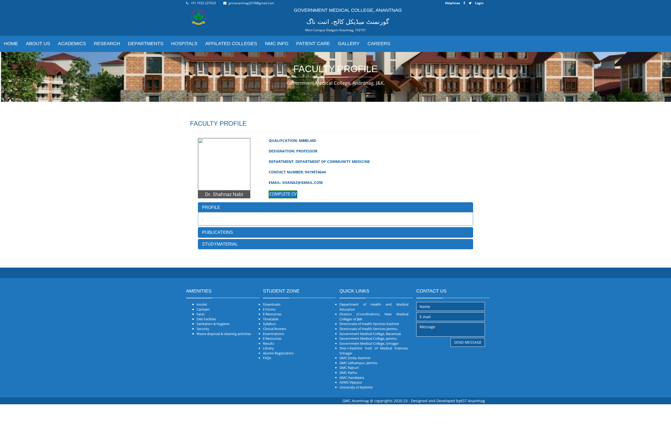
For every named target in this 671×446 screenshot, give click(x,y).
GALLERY (349, 43)
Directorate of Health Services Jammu (368, 328)
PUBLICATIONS (217, 232)
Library (268, 348)
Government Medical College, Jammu (368, 338)
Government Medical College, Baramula (370, 333)
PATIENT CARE (313, 43)
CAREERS (378, 43)
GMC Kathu (348, 372)
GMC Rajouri (349, 367)
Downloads (271, 304)
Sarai (200, 314)
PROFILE (211, 207)
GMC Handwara (351, 377)
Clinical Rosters (274, 328)
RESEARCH (107, 43)
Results (268, 343)
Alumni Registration (278, 353)
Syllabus (269, 323)
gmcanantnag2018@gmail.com (251, 3)
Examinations (273, 333)
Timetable (270, 319)
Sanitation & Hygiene (213, 323)
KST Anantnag (472, 400)
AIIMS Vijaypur (350, 382)
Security (203, 328)
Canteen (203, 309)
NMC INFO (276, 43)
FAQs (267, 357)
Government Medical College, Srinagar (369, 343)
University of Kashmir (356, 387)
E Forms (269, 309)
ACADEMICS (72, 43)
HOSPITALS (184, 43)
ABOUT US (38, 43)
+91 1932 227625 (203, 3)
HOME (11, 43)
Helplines (452, 3)
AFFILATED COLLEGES (231, 43)
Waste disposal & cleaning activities (224, 333)
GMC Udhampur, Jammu (358, 362)
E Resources (272, 314)
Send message (467, 342)
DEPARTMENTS (145, 43)
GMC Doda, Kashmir (355, 357)
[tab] (335, 208)
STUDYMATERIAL (220, 244)
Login (479, 3)
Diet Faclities (206, 319)
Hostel (202, 304)
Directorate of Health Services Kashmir (369, 323)
